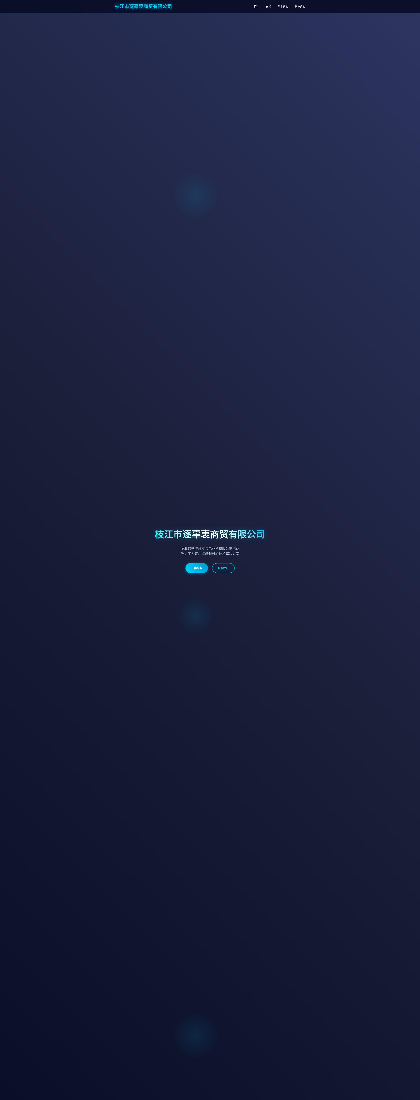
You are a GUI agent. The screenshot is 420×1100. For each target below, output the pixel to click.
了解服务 (196, 568)
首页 (256, 6)
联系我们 (300, 6)
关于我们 (283, 6)
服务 (268, 6)
